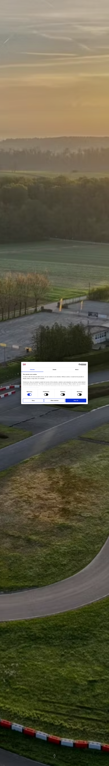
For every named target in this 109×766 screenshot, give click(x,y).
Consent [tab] (32, 369)
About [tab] (76, 369)
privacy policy (29, 387)
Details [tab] (54, 369)
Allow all (76, 400)
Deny (33, 400)
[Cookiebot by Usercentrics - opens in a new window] (79, 365)
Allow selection (55, 400)
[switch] (46, 394)
